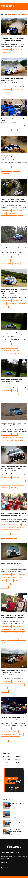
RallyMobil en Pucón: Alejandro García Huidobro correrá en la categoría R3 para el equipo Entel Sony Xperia (13, 425)
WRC (21, 49)
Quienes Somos (4, 867)
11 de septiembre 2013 (12, 426)
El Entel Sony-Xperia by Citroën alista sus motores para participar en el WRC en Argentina (13, 334)
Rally (19, 129)
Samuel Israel (9, 263)
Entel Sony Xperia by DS (16, 89)
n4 (18, 684)
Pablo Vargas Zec (11, 530)
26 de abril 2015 (14, 42)
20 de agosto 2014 (11, 159)
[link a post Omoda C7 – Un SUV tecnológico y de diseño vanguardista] (6, 835)
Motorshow (4, 580)
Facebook (7, 756)
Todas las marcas (5, 869)
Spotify (7, 762)
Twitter (18, 756)
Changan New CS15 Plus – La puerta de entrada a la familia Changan (17, 804)
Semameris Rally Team (5, 487)
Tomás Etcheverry (16, 170)
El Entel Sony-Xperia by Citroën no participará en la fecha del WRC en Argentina (14, 290)
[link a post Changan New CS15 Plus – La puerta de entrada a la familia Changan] (6, 808)
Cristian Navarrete (16, 477)
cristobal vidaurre (13, 684)
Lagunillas (14, 734)
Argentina (14, 129)
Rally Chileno (14, 216)
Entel (18, 166)
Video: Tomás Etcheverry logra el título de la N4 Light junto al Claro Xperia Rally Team (13, 514)
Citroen (14, 166)
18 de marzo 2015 (13, 122)
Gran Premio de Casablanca (6, 629)
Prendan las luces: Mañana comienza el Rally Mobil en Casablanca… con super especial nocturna (12, 719)
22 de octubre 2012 (11, 619)
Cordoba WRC (9, 347)
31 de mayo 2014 (11, 249)
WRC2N (10, 52)
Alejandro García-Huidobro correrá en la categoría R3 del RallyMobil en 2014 (11, 380)
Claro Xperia (4, 527)
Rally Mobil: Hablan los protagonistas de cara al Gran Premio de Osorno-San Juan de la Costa (13, 467)
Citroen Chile (19, 210)
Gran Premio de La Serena (6, 216)
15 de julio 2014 (11, 203)
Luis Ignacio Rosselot (14, 632)
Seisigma (3, 537)
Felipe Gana (3, 159)
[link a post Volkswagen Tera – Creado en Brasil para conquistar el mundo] (6, 826)
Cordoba (3, 347)
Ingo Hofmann (15, 480)
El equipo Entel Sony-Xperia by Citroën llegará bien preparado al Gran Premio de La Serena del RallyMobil (13, 201)
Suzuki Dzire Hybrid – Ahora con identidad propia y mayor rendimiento (17, 813)
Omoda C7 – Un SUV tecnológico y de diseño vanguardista (16, 830)
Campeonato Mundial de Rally (17, 300)
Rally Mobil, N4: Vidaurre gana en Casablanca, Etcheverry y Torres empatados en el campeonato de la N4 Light (13, 672)
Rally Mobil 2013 (20, 484)
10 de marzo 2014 (11, 383)
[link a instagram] (22, 1)
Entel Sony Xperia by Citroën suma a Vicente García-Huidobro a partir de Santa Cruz (12, 157)
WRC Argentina (4, 52)
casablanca (15, 728)
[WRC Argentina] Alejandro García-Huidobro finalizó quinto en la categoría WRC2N (12, 39)
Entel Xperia (23, 166)
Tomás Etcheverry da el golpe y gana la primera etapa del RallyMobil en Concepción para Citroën (13, 247)
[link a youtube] (23, 1)
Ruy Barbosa (15, 639)
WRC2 (9, 92)
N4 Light (22, 684)
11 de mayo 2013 (14, 470)
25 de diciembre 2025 (15, 835)
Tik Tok (18, 762)
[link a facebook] (19, 1)
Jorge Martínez (15, 257)
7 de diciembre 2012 (11, 567)
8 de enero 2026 (14, 817)
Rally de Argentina (16, 49)
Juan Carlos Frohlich (5, 632)
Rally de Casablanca (5, 737)
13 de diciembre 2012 (11, 517)
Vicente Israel (4, 642)
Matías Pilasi (15, 437)
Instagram (7, 759)
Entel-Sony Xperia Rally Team (6, 170)
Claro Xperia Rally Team (20, 527)
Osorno (9, 484)
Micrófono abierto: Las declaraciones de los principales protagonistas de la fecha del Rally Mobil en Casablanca (13, 617)
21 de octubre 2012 (11, 674)
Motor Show (20, 577)
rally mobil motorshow (16, 583)
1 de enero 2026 (14, 826)
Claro (20, 524)
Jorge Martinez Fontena (6, 260)
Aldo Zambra (4, 524)
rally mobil (20, 216)
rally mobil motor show (6, 583)
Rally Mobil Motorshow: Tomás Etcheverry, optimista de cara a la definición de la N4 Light (13, 564)
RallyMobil (3, 263)
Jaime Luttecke (22, 480)
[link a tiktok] (26, 1)
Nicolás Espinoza (4, 122)
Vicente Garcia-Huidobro (6, 173)
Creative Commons (22, 877)
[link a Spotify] (25, 1)
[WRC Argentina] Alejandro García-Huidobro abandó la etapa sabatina (12, 79)
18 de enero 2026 (14, 808)
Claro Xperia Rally (11, 527)
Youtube (18, 759)
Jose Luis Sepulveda (4, 42)
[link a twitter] (21, 1)
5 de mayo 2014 (11, 293)
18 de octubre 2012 (11, 721)
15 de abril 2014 (11, 336)
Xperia (16, 537)
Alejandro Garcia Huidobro (6, 49)
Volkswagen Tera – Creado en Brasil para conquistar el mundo (17, 822)
